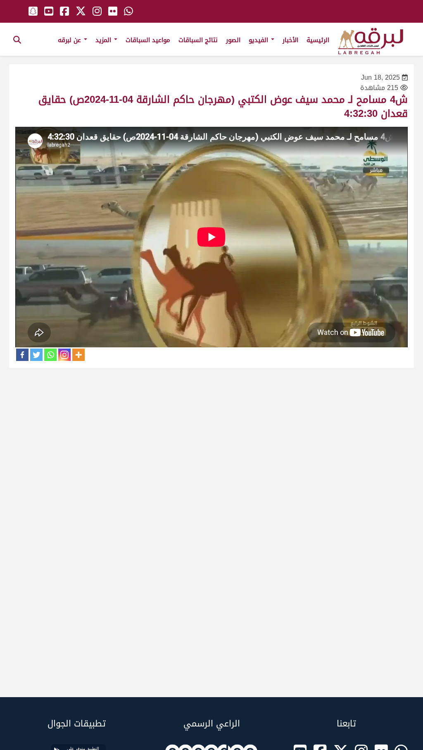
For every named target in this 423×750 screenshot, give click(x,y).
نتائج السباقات (198, 40)
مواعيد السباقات (148, 40)
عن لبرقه (70, 40)
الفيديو (259, 40)
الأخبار (290, 40)
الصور (233, 40)
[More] (78, 355)
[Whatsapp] (50, 355)
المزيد (104, 40)
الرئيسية (318, 40)
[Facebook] (22, 355)
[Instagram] (64, 355)
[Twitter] (36, 355)
